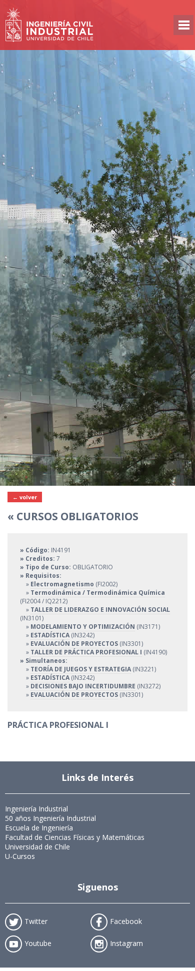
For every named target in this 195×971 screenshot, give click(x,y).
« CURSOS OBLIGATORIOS (73, 516)
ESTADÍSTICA (50, 635)
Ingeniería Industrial (36, 808)
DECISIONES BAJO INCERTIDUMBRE (83, 686)
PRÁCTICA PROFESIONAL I (58, 724)
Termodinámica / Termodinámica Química (97, 592)
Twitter (36, 920)
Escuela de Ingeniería (39, 827)
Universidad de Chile (37, 846)
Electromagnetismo (62, 584)
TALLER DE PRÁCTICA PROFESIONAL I (86, 652)
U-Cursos (20, 856)
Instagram (126, 942)
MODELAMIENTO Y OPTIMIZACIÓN (82, 626)
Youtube (38, 942)
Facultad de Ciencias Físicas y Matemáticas (74, 837)
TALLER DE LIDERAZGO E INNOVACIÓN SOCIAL (100, 609)
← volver (24, 497)
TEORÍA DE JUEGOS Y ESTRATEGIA (80, 669)
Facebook (126, 920)
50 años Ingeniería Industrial (50, 818)
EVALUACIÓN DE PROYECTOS (74, 643)
